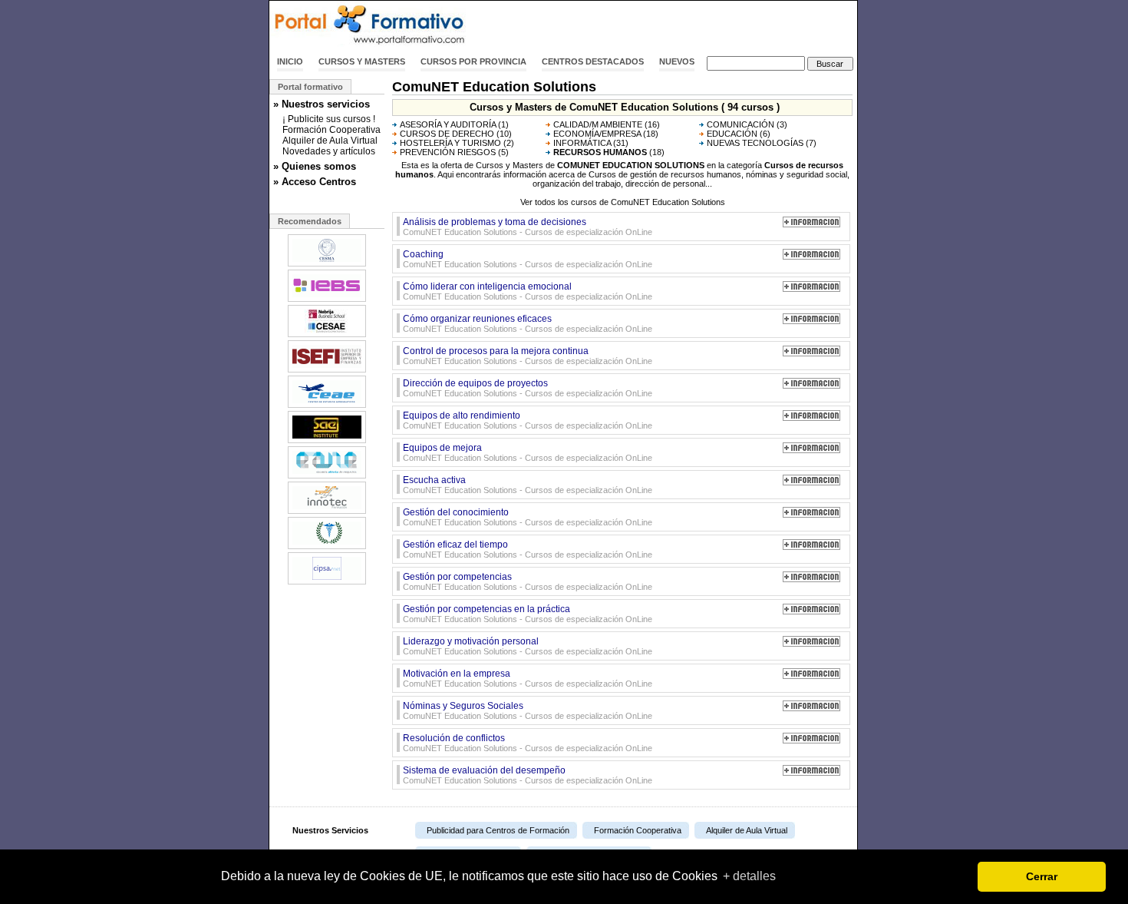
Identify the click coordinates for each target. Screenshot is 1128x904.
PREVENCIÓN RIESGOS (448, 152)
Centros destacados (593, 61)
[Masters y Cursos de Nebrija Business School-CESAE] (327, 335)
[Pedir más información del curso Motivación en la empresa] (811, 676)
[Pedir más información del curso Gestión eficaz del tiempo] (811, 546)
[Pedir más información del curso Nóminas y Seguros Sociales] (811, 708)
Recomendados (309, 221)
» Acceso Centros (314, 181)
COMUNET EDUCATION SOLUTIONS (630, 165)
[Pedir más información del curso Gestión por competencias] (811, 579)
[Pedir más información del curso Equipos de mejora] (811, 450)
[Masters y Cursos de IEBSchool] (327, 300)
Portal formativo (310, 86)
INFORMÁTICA (582, 142)
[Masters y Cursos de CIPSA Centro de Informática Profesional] (327, 583)
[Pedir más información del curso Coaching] (811, 256)
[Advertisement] (677, 25)
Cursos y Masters (361, 61)
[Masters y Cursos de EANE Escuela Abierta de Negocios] (327, 477)
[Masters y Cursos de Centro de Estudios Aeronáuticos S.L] (327, 406)
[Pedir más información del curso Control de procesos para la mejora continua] (811, 353)
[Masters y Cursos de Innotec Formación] (327, 512)
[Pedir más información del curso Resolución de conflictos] (811, 740)
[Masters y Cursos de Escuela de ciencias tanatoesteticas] (327, 547)
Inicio (290, 61)
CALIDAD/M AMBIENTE (597, 124)
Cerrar (1041, 876)
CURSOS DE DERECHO (447, 133)
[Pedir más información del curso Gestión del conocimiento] (811, 514)
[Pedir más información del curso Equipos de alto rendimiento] (811, 417)
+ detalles (749, 875)
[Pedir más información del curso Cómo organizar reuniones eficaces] (811, 321)
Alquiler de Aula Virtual (330, 140)
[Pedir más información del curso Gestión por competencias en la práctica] (811, 611)
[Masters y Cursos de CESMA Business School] (327, 265)
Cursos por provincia (473, 61)
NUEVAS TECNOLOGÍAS (755, 142)
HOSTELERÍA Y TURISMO (450, 142)
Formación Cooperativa (331, 129)
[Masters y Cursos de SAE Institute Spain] (327, 441)
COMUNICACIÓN (740, 124)
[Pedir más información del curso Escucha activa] (811, 482)
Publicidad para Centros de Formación (498, 830)
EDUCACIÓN (732, 133)
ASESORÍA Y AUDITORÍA (448, 124)
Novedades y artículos (328, 151)
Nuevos (676, 61)
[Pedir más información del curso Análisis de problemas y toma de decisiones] (811, 224)
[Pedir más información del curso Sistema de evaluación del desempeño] (811, 772)
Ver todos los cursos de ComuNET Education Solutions (622, 202)
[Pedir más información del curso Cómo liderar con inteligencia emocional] (811, 288)
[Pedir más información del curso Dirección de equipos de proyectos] (811, 385)
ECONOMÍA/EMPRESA (597, 133)
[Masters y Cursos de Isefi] (327, 371)
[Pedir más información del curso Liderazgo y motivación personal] (811, 643)
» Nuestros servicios (321, 104)
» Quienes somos (314, 166)
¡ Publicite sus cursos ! (328, 119)
